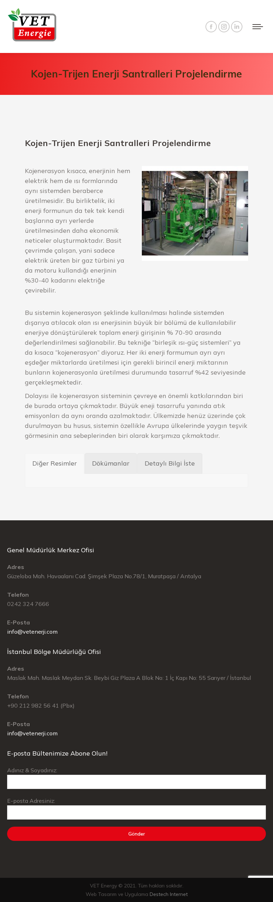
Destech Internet (169, 894)
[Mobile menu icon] (258, 26)
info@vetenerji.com (32, 631)
